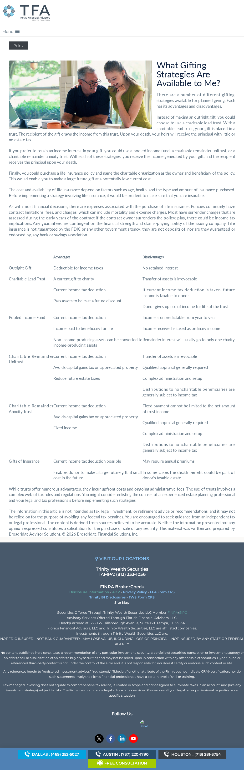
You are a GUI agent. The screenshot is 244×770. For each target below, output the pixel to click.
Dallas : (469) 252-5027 (55, 754)
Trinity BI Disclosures (107, 597)
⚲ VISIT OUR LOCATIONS (122, 558)
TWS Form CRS (142, 597)
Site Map (122, 602)
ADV (116, 592)
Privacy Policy (135, 592)
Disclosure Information (89, 592)
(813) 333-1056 (131, 574)
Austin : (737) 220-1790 (126, 754)
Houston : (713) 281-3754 (196, 754)
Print (18, 45)
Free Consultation (125, 763)
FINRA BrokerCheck (122, 586)
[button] (122, 31)
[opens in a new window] (99, 739)
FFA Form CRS (162, 592)
